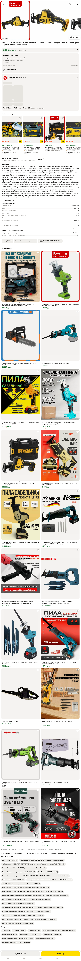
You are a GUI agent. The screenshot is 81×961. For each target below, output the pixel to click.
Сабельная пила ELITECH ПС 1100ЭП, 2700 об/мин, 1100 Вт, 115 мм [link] (59, 842)
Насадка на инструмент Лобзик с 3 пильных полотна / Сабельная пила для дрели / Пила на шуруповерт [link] (18, 602)
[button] (40, 50)
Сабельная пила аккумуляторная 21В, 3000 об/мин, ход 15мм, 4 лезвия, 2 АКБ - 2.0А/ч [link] (20, 423)
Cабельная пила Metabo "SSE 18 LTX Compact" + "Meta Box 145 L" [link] (20, 842)
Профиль (73, 958)
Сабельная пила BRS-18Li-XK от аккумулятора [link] (55, 363)
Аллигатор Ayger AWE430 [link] (10, 721)
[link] (9, 860)
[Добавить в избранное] (74, 3)
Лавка (24, 958)
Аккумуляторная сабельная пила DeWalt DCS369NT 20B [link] (32, 148)
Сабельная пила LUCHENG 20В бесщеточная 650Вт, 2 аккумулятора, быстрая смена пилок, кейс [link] (18, 304)
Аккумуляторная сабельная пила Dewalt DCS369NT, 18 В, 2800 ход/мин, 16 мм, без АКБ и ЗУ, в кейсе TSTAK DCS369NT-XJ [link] (54, 148)
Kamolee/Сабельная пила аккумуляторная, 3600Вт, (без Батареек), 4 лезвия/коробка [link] (58, 423)
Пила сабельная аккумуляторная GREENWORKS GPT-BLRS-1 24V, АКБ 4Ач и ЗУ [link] (20, 783)
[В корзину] (20, 142)
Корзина (57, 958)
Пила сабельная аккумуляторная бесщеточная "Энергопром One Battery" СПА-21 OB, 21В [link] (60, 663)
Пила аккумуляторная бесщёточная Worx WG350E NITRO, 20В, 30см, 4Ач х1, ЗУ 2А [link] (19, 364)
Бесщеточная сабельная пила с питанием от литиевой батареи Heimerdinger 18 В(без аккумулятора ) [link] (58, 602)
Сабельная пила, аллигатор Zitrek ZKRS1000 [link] (55, 782)
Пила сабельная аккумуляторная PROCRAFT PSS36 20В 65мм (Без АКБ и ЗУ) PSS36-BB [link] (60, 304)
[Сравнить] (70, 3)
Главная (8, 958)
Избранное (40, 958)
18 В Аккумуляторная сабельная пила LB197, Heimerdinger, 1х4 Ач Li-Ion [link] (20, 663)
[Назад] (3, 3)
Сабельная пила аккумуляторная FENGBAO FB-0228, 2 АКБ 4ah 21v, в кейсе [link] (59, 483)
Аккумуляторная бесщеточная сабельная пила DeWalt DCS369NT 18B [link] (18, 483)
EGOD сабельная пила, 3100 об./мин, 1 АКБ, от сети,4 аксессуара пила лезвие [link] (57, 722)
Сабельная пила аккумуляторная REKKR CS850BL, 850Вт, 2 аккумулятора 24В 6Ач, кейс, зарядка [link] (59, 543)
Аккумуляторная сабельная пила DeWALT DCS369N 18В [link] (10, 148)
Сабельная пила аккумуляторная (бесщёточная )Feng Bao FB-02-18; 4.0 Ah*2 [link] (20, 543)
